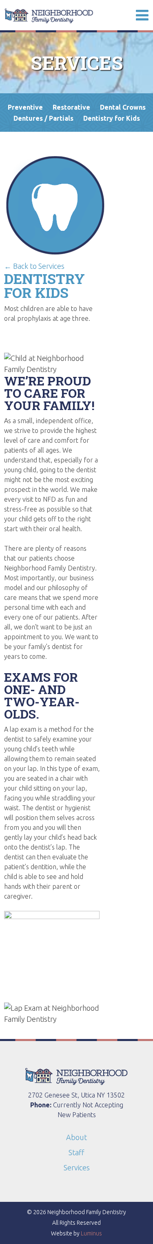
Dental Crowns (123, 107)
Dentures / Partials (43, 118)
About (76, 1137)
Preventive (25, 107)
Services (77, 1167)
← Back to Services (34, 266)
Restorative (71, 107)
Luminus (91, 1233)
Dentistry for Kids (111, 118)
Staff (76, 1152)
